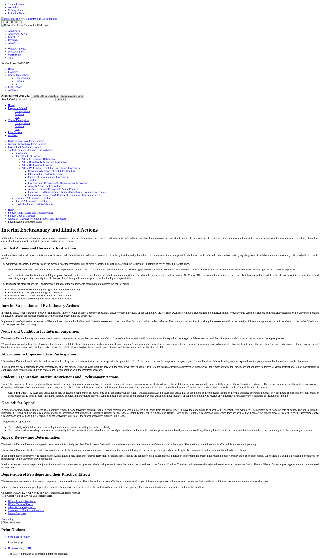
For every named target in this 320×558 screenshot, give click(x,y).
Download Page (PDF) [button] (20, 548)
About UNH (14, 43)
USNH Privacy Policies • (22, 501)
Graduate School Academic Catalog (27, 144)
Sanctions (33, 180)
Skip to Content (16, 4)
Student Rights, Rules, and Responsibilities (30, 150)
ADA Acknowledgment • (22, 507)
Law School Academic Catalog (24, 147)
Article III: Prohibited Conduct (37, 165)
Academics (14, 31)
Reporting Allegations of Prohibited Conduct (51, 171)
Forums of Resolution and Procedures (48, 177)
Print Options (15, 87)
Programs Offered (17, 108)
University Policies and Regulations (33, 198)
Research (13, 40)
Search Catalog (9, 99)
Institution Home (17, 13)
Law (17, 84)
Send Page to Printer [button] (19, 536)
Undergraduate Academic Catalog (26, 141)
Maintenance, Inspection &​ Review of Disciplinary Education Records (65, 195)
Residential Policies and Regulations (34, 204)
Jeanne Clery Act (17, 513)
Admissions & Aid (18, 34)
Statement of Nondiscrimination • (26, 510)
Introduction (21, 153)
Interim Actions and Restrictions (45, 174)
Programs (13, 72)
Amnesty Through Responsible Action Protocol (53, 189)
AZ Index (13, 7)
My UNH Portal (16, 51)
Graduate (19, 81)
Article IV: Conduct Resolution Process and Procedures (50, 168)
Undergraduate (22, 78)
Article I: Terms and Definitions (38, 159)
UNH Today (14, 54)
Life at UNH (15, 37)
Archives (13, 90)
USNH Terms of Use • (20, 504)
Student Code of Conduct (28, 156)
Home (11, 69)
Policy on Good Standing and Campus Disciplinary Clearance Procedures (67, 192)
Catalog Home (15, 10)
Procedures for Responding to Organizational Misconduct (58, 183)
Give (10, 57)
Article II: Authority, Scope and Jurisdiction (44, 162)
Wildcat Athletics (17, 48)
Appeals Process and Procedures (45, 186)
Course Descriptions (18, 75)
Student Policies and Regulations (32, 201)
